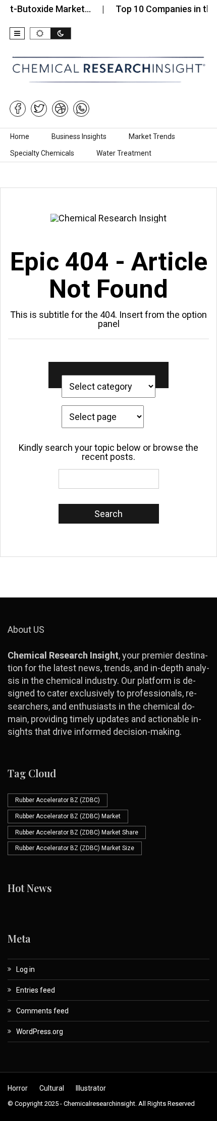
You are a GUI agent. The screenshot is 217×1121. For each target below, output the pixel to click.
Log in (25, 969)
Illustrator (91, 1088)
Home (19, 136)
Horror (18, 1088)
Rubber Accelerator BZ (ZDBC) (57, 800)
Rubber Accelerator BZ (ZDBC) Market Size (74, 848)
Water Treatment (123, 153)
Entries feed (35, 990)
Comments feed (42, 1011)
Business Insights (78, 136)
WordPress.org (39, 1031)
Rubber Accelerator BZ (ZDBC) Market (68, 816)
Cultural (51, 1088)
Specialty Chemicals (42, 153)
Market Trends (152, 136)
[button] (17, 33)
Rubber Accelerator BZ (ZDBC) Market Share (76, 832)
